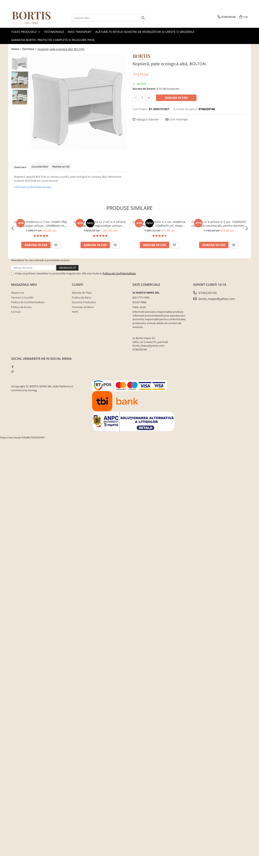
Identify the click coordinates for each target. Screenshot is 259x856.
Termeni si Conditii (22, 297)
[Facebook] (12, 366)
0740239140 (207, 293)
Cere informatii (178, 119)
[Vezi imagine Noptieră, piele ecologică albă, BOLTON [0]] (19, 62)
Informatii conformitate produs (33, 187)
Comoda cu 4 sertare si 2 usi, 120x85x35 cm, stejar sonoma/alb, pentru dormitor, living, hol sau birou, (218, 224)
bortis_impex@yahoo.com (216, 299)
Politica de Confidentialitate (119, 273)
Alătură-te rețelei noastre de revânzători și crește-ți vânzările (144, 32)
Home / (16, 49)
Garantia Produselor (84, 302)
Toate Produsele (24, 32)
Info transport (80, 32)
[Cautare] (143, 18)
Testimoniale (54, 32)
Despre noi (17, 292)
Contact (16, 312)
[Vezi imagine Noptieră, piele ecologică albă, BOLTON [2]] (19, 97)
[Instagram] (12, 371)
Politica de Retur (81, 297)
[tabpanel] (78, 102)
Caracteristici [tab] (40, 166)
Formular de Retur (83, 307)
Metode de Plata (82, 292)
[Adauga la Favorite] (56, 245)
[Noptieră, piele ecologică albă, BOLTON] (78, 102)
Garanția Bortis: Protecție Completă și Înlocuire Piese (53, 40)
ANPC (75, 312)
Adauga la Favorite (147, 119)
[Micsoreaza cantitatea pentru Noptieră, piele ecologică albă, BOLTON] (136, 98)
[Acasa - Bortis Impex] (31, 18)
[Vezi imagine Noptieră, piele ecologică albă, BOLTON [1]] (19, 80)
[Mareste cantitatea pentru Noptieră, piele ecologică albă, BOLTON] (149, 98)
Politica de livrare (21, 307)
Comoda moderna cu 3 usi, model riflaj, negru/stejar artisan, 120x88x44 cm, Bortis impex (41, 224)
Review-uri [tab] (60, 166)
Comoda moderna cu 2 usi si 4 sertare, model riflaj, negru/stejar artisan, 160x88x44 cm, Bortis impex (100, 224)
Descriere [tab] (20, 167)
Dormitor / (29, 49)
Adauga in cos (176, 98)
